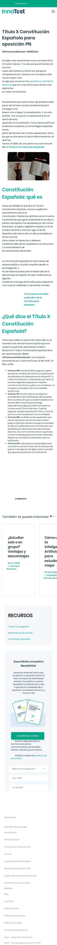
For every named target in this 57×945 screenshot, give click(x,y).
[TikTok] (27, 822)
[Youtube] (35, 822)
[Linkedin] (47, 498)
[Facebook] (30, 498)
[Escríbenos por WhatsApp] (41, 3)
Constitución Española (19, 639)
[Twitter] (36, 498)
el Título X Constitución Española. (25, 147)
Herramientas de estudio (20, 632)
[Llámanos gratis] (36, 4)
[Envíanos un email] (31, 4)
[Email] (52, 498)
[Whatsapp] (41, 498)
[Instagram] (13, 822)
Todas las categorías (18, 626)
